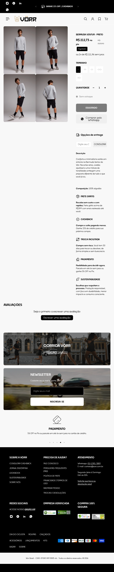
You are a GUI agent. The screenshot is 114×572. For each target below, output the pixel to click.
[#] (57, 349)
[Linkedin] (20, 3)
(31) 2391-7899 (94, 463)
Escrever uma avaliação (57, 317)
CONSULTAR (100, 144)
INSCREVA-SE (57, 401)
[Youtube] (14, 3)
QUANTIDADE (82, 87)
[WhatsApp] (7, 9)
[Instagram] (7, 3)
